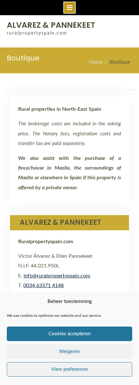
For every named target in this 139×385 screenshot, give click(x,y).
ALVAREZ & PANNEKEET (51, 25)
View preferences (69, 369)
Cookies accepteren (69, 333)
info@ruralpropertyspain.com (57, 275)
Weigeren (69, 351)
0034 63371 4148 (43, 285)
